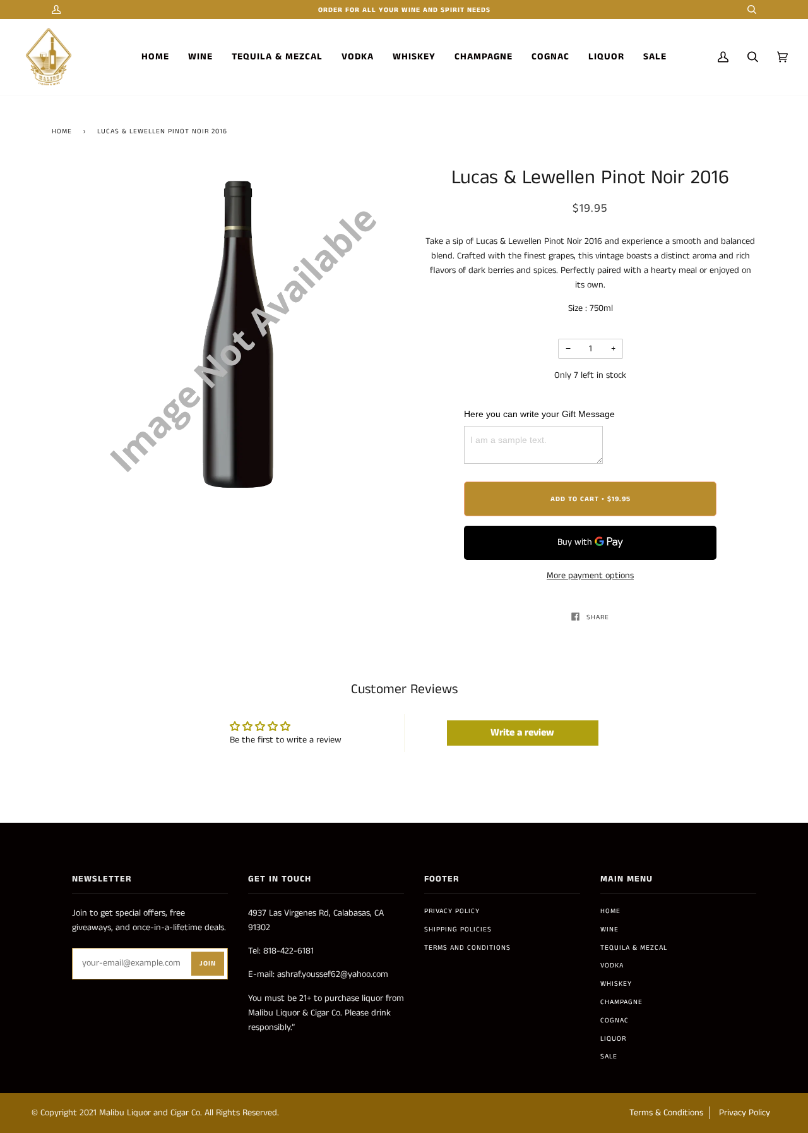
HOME (610, 911)
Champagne (621, 1002)
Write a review (522, 732)
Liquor (613, 1039)
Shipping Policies (458, 929)
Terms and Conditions (467, 948)
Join (207, 964)
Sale (608, 1056)
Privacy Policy (452, 911)
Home (62, 131)
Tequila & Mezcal (633, 948)
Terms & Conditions (666, 1112)
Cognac (614, 1020)
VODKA (612, 965)
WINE (609, 929)
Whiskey (616, 984)
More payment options (590, 575)
